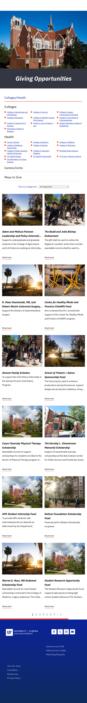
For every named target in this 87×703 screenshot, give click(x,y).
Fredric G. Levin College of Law (43, 124)
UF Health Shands (14, 156)
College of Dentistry (41, 142)
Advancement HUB (55, 646)
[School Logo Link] (23, 632)
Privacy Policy (13, 678)
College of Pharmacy (67, 145)
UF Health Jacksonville (42, 156)
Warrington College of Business (15, 130)
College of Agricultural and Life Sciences (17, 113)
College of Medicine (67, 142)
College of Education (15, 118)
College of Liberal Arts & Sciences (16, 124)
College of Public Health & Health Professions (17, 152)
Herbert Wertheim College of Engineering (70, 124)
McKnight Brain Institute (68, 151)
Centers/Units (13, 168)
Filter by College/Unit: (27, 187)
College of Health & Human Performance (44, 119)
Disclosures (12, 674)
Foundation (12, 670)
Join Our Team (14, 666)
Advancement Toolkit (56, 650)
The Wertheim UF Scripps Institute (17, 160)
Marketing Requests (55, 654)
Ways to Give (13, 177)
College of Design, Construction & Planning (68, 113)
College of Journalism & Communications (68, 119)
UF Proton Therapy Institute (70, 156)
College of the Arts (40, 112)
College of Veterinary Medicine (41, 152)
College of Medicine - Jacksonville (15, 146)
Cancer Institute (13, 142)
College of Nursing (40, 145)
